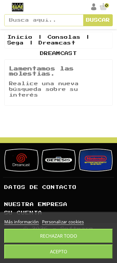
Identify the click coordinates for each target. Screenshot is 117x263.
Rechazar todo (58, 236)
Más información (21, 222)
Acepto (58, 251)
